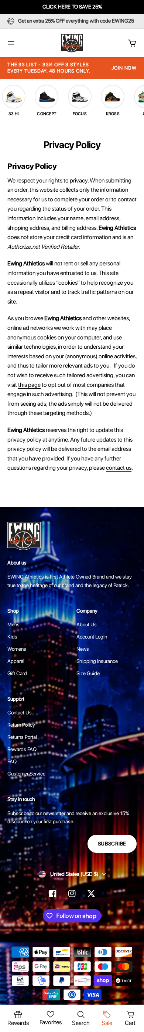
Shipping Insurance (97, 661)
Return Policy (21, 725)
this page (29, 384)
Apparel (15, 661)
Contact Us (19, 713)
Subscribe (112, 844)
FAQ (12, 761)
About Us (86, 624)
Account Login (91, 637)
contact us (118, 467)
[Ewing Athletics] (72, 43)
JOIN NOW (124, 68)
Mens (13, 624)
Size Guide (88, 673)
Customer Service (26, 774)
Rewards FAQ (22, 749)
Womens (16, 649)
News (82, 649)
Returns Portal (22, 737)
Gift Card (17, 673)
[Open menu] (11, 43)
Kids (12, 637)
